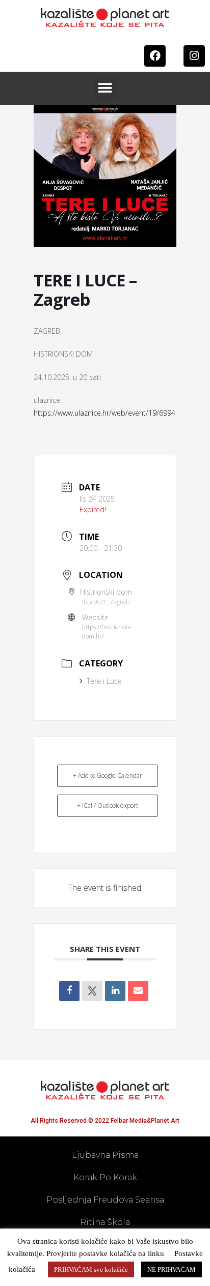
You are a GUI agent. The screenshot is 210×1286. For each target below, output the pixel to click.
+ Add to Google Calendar (107, 775)
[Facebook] (155, 56)
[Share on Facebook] (69, 991)
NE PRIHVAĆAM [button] (171, 1269)
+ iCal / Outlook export (107, 805)
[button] (105, 88)
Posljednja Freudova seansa (105, 1200)
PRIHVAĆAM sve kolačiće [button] (91, 1269)
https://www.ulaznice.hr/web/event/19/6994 (104, 413)
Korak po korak (105, 1177)
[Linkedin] (115, 991)
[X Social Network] (92, 991)
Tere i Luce (104, 681)
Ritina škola (105, 1222)
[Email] (138, 991)
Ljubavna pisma (105, 1155)
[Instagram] (194, 56)
